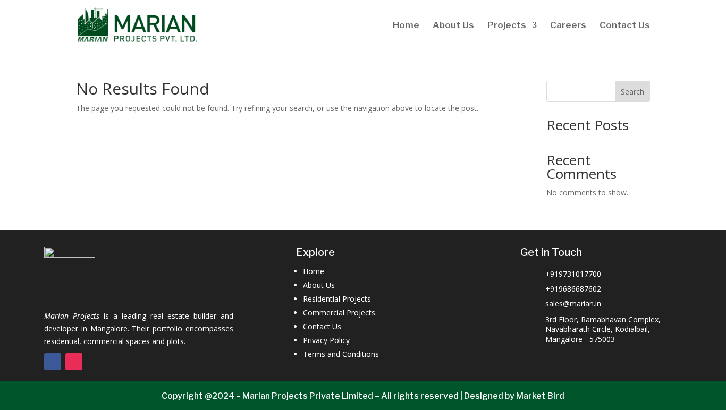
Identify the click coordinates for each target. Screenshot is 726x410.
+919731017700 (573, 274)
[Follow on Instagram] (73, 361)
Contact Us (625, 25)
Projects (506, 25)
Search (632, 92)
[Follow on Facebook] (52, 361)
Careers (568, 25)
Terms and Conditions (341, 354)
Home (406, 25)
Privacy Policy (326, 340)
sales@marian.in (573, 303)
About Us (453, 25)
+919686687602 (573, 289)
